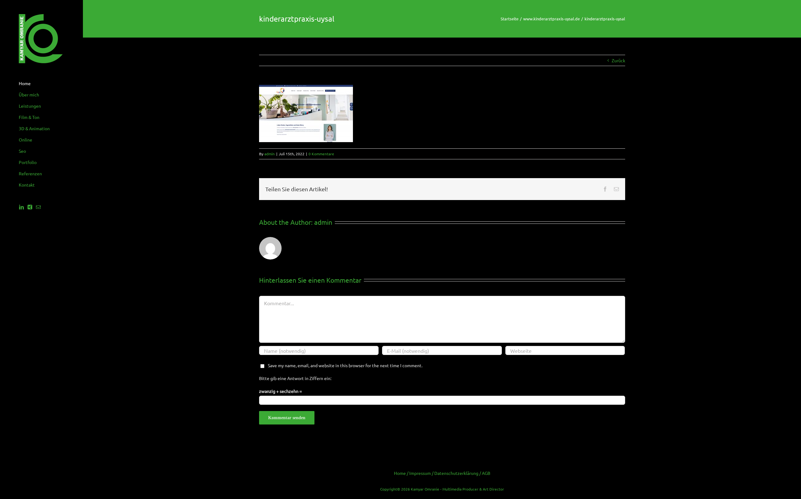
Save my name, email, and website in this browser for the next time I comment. (345, 365)
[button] (14, 485)
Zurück (618, 60)
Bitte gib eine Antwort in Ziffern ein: (295, 378)
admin (269, 153)
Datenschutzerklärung (456, 473)
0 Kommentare (321, 153)
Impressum (420, 473)
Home (400, 473)
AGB (486, 473)
